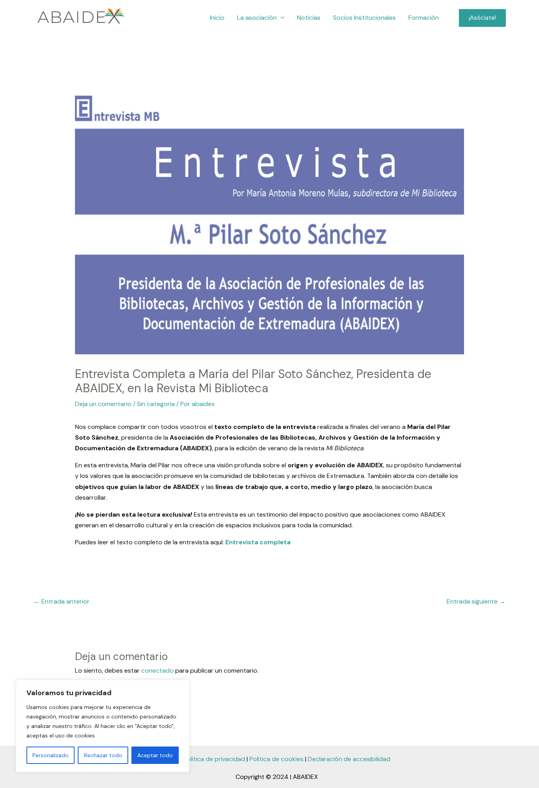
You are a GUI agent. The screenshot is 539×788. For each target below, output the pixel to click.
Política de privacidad (214, 759)
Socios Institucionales (364, 17)
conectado (157, 670)
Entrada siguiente (476, 601)
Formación (423, 17)
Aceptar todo (155, 755)
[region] (102, 726)
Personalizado (50, 755)
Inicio (217, 17)
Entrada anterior (62, 601)
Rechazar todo (103, 755)
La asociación (257, 17)
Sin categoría (156, 404)
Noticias (308, 17)
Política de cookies (276, 759)
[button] (280, 18)
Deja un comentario (103, 404)
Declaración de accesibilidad (349, 759)
